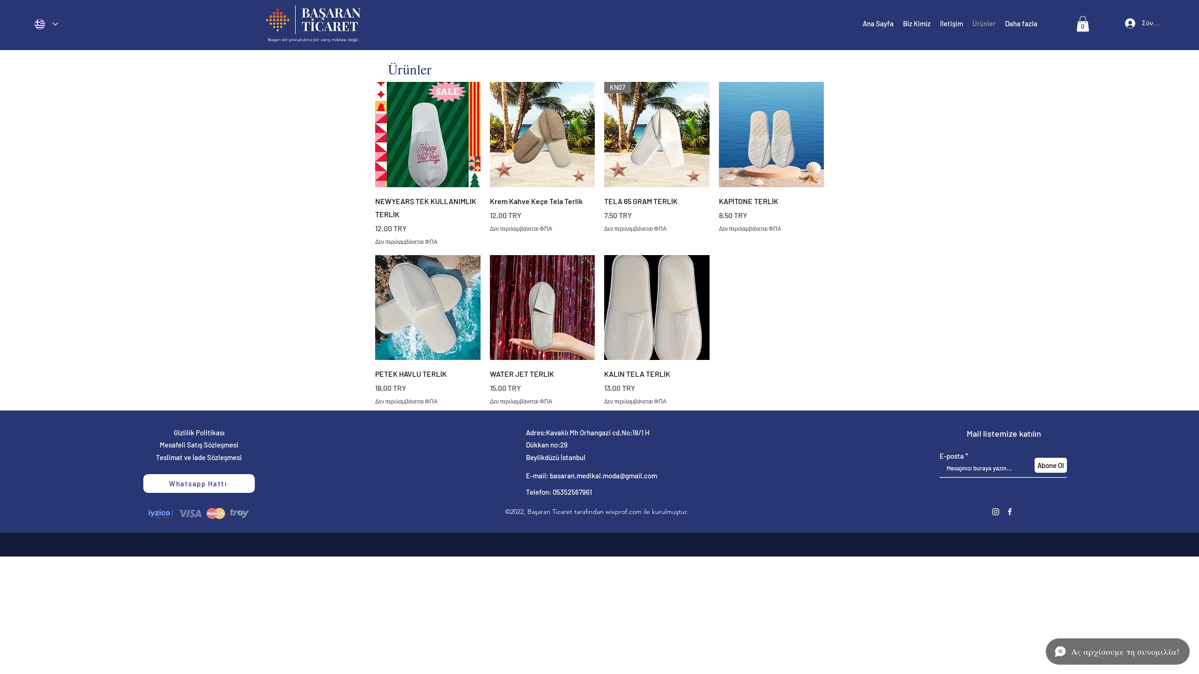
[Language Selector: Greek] (46, 24)
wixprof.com (624, 511)
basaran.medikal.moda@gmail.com (603, 475)
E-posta (952, 456)
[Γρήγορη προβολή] (428, 134)
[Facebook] (1009, 511)
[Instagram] (995, 511)
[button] (1082, 23)
